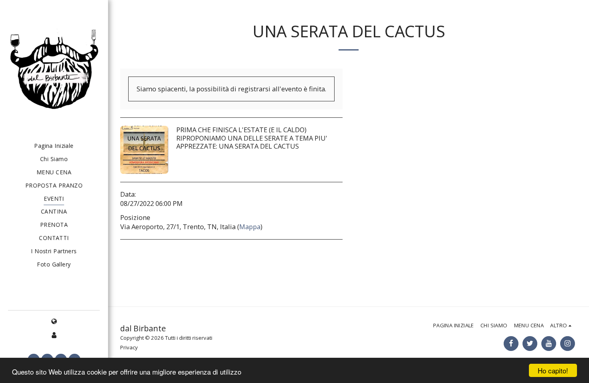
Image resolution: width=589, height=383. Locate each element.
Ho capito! (553, 370)
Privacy (129, 347)
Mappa (249, 226)
